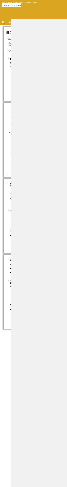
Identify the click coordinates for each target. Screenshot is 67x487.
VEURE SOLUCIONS (31, 2)
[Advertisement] (39, 75)
